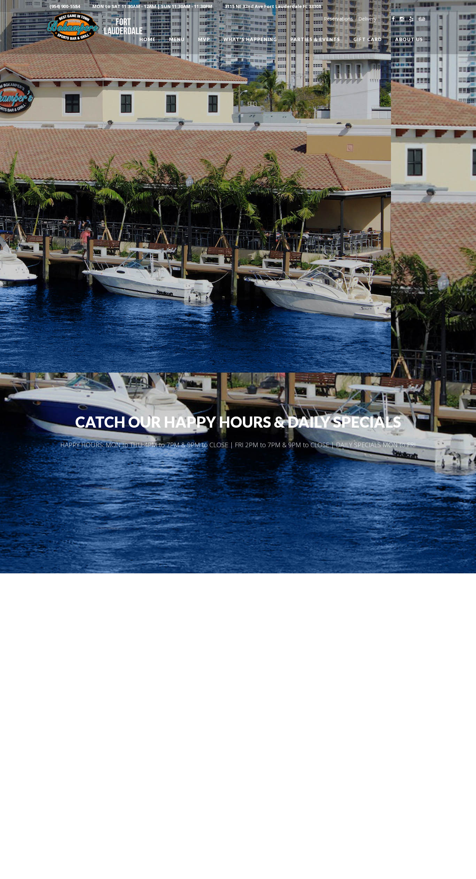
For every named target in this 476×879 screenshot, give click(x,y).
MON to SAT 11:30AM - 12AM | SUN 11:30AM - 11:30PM (152, 6)
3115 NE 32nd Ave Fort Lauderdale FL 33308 (273, 6)
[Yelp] (411, 19)
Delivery (367, 18)
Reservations (338, 18)
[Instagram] (402, 19)
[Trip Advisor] (422, 19)
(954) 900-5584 (64, 6)
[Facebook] (393, 19)
